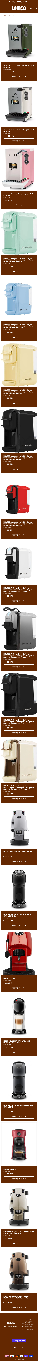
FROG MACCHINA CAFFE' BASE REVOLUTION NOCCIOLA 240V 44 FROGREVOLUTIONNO (16, 1297)
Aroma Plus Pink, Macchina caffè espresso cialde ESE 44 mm (18, 195)
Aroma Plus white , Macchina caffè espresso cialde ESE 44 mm (18, 130)
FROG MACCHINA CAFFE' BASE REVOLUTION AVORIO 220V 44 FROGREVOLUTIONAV (18, 1233)
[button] (2, 8)
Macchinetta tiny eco (9, 1169)
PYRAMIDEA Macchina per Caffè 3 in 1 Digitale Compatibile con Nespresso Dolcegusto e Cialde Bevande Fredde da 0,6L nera (18, 457)
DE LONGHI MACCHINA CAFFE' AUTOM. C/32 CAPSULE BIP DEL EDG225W (16, 1042)
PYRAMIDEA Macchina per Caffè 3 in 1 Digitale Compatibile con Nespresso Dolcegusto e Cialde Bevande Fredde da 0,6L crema (18, 391)
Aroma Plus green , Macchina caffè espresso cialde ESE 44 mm (18, 66)
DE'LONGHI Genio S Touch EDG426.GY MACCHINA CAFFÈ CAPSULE (18, 1106)
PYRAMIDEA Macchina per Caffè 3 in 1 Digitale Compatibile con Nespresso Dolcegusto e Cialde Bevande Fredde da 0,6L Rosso (18, 523)
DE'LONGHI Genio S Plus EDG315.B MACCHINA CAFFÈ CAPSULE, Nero (17, 915)
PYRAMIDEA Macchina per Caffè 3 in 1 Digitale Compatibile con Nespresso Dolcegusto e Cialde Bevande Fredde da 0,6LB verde (18, 260)
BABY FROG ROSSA (9, 978)
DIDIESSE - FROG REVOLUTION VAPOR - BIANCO (17, 852)
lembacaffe (21, 1359)
